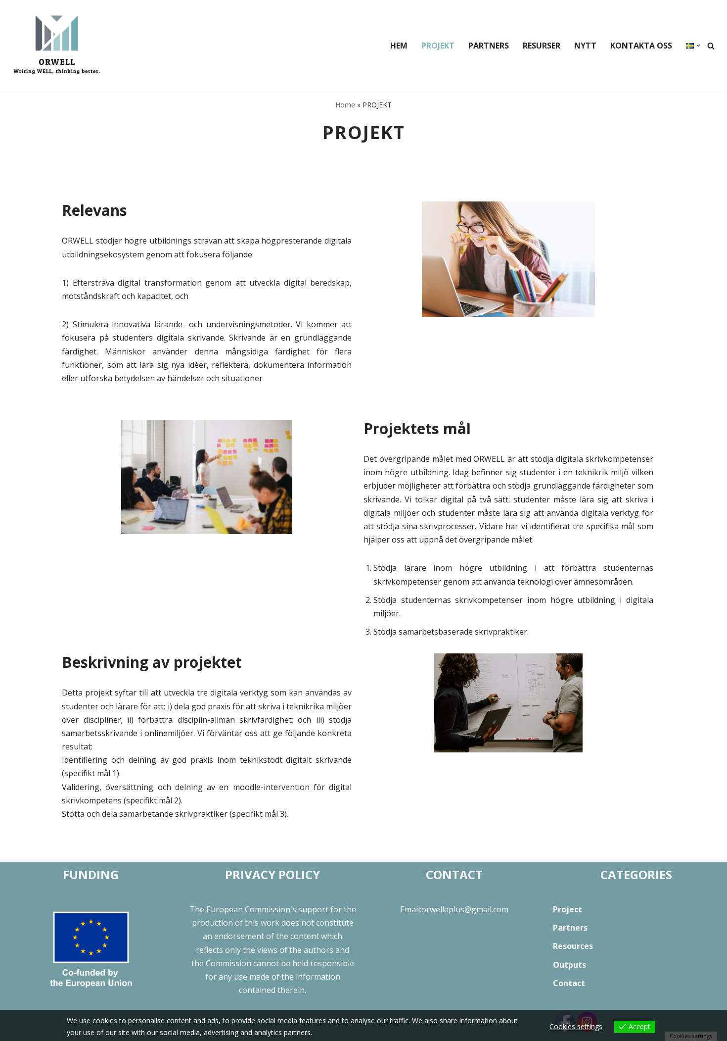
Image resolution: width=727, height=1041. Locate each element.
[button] (698, 46)
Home (345, 104)
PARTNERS (488, 45)
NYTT (585, 45)
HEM (399, 45)
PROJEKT (437, 45)
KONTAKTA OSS (641, 45)
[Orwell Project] (56, 46)
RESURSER (541, 45)
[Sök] (711, 46)
